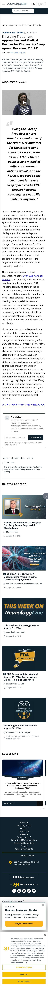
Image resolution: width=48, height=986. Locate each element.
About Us (24, 822)
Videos (5, 458)
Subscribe (34, 437)
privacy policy (11, 445)
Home (4, 25)
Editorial (24, 828)
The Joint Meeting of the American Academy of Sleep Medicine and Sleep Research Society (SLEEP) (23, 469)
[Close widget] (43, 905)
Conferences (14, 25)
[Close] (45, 935)
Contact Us (24, 831)
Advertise (24, 834)
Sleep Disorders (17, 458)
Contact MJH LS (24, 837)
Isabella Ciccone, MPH (33, 583)
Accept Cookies (24, 981)
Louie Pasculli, (12, 732)
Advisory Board (24, 825)
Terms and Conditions (24, 843)
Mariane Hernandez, (14, 583)
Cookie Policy (21, 962)
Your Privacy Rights (24, 849)
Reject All (24, 974)
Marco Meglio (12, 532)
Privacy (24, 846)
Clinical (30, 458)
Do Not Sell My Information (24, 840)
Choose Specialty (21, 11)
